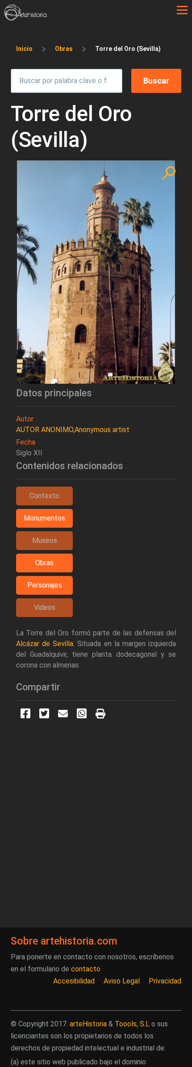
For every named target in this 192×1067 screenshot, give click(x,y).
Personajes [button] (44, 585)
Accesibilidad (74, 981)
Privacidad (165, 981)
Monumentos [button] (44, 518)
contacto (85, 969)
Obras (64, 48)
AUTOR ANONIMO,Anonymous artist (72, 429)
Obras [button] (44, 563)
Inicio (24, 48)
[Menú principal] (182, 10)
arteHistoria (88, 1024)
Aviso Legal (122, 981)
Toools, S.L (132, 1024)
